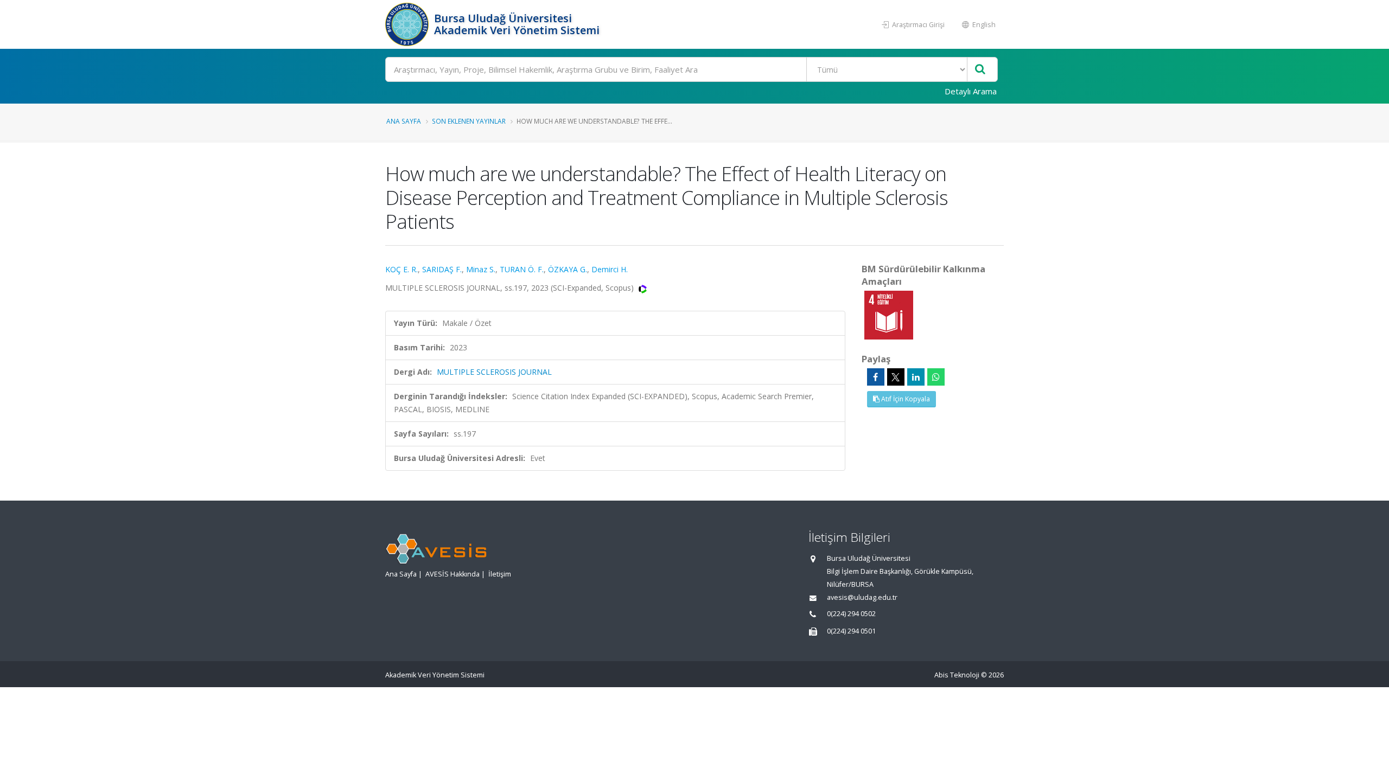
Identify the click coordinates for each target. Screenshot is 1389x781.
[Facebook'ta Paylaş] (875, 377)
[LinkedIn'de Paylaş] (916, 377)
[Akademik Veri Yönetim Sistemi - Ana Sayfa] (408, 24)
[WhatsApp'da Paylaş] (936, 377)
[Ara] (980, 69)
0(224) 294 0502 (851, 613)
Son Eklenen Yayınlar (469, 121)
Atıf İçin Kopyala (905, 399)
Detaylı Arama (971, 91)
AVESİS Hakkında (452, 574)
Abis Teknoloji (956, 675)
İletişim (499, 574)
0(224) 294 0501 (851, 631)
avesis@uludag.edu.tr (862, 597)
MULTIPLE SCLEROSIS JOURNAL (494, 372)
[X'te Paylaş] (895, 377)
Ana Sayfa (403, 121)
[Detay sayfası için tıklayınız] (889, 314)
